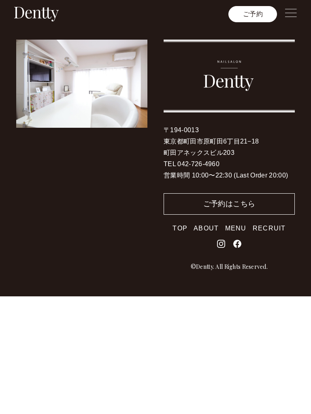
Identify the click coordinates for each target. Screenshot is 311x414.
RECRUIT (269, 228)
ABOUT (206, 228)
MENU (236, 228)
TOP (180, 228)
